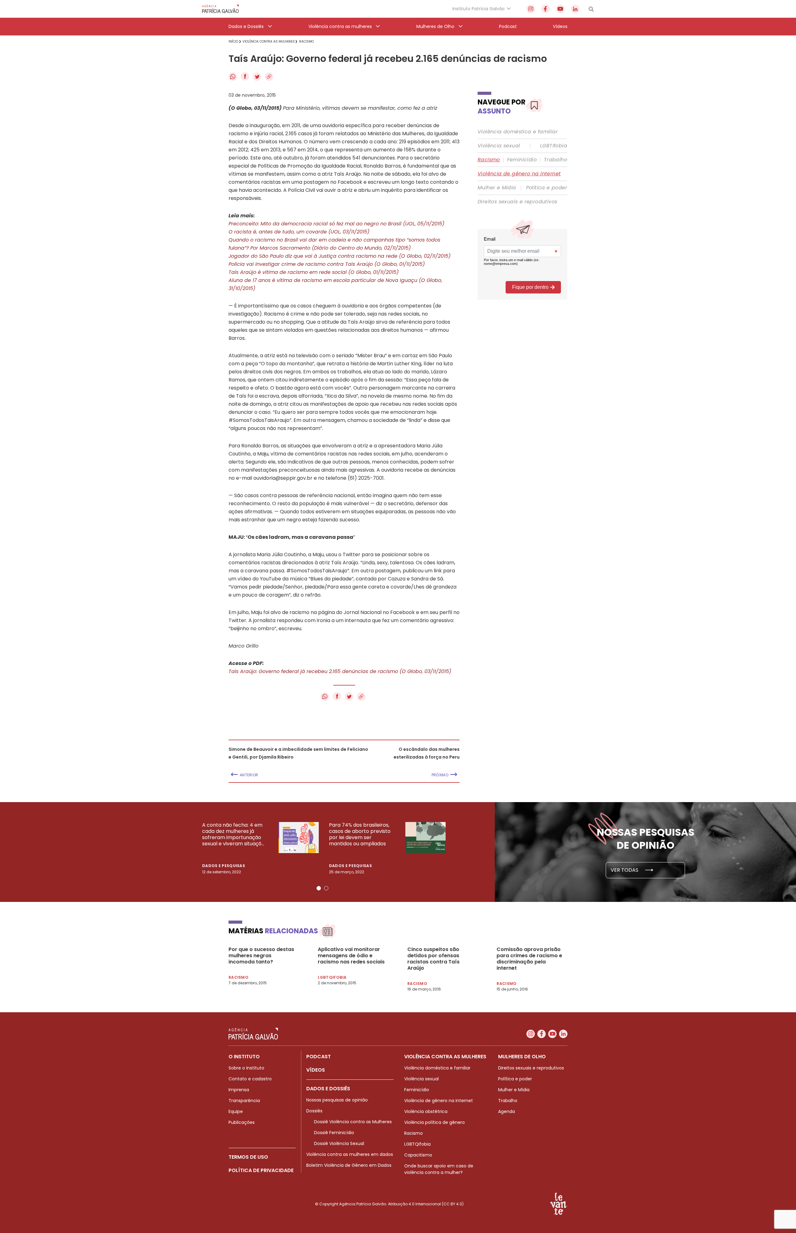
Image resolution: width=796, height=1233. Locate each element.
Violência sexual (499, 146)
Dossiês (314, 1111)
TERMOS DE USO (248, 1157)
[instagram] (530, 9)
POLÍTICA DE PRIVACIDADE (261, 1170)
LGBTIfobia (553, 146)
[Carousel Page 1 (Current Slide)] (319, 888)
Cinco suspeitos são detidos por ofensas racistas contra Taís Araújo (433, 958)
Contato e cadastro (250, 1079)
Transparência (244, 1100)
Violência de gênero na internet (519, 174)
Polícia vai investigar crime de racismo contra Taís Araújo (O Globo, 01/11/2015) (327, 264)
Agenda (506, 1111)
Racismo (489, 160)
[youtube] (560, 9)
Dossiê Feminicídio (334, 1132)
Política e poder (546, 188)
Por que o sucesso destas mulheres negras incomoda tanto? (261, 955)
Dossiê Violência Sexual (339, 1143)
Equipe (236, 1111)
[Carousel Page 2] (326, 888)
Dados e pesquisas (223, 865)
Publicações (242, 1122)
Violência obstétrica (425, 1111)
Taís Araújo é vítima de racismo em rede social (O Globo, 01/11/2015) (314, 272)
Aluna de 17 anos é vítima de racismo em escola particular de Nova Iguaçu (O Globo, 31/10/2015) (335, 284)
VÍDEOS (315, 1070)
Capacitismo (418, 1155)
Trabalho (555, 160)
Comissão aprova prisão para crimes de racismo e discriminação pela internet (529, 958)
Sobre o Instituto (246, 1068)
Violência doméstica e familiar (518, 132)
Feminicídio (522, 160)
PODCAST (318, 1056)
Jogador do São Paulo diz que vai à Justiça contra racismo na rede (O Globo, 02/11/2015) (340, 256)
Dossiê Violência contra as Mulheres (353, 1122)
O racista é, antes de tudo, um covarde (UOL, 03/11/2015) (299, 231)
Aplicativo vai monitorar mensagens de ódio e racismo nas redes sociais (351, 955)
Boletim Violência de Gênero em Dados (348, 1165)
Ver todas (625, 870)
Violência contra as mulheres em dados (349, 1154)
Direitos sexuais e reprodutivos (517, 202)
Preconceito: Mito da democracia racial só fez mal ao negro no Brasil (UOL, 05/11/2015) (336, 223)
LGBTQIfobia (417, 1144)
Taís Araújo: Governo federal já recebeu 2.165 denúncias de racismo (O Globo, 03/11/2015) (340, 671)
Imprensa (239, 1090)
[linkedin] (575, 9)
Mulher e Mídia (497, 188)
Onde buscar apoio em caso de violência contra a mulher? (438, 1169)
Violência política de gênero (434, 1122)
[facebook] (545, 9)
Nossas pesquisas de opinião (337, 1100)
